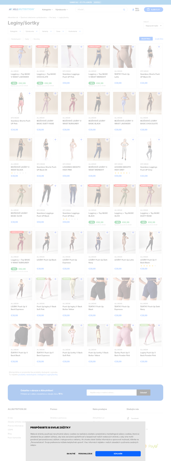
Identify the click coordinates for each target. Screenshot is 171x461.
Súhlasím (118, 454)
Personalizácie (85, 454)
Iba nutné (71, 454)
